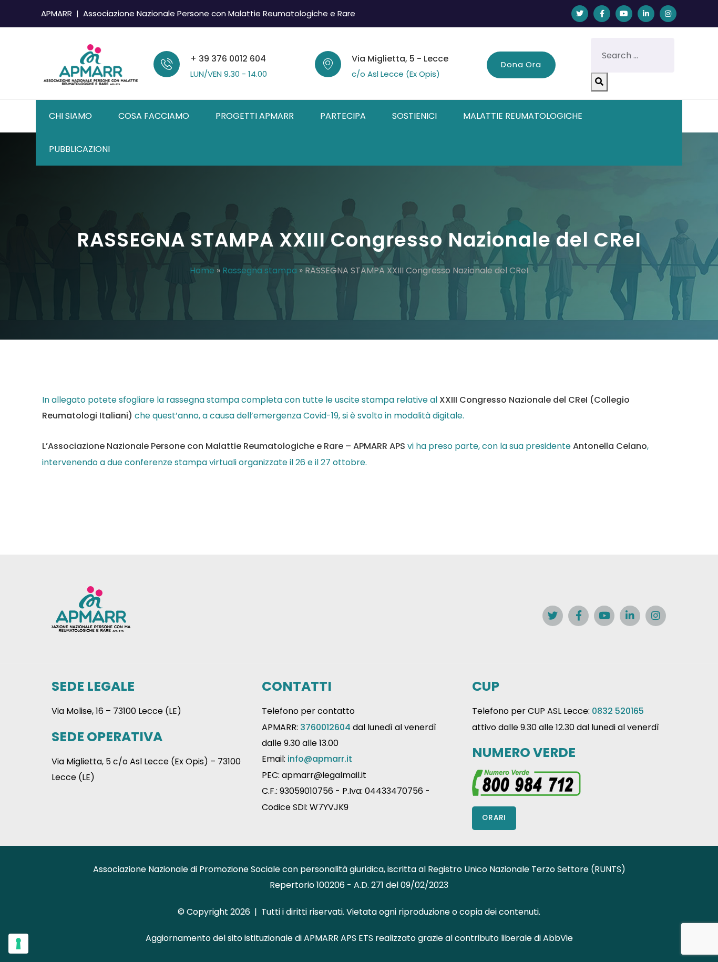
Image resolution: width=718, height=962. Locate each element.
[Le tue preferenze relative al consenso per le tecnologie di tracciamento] (18, 944)
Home (202, 270)
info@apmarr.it (320, 759)
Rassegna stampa (259, 270)
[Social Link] (579, 13)
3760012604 (325, 727)
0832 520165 (618, 711)
